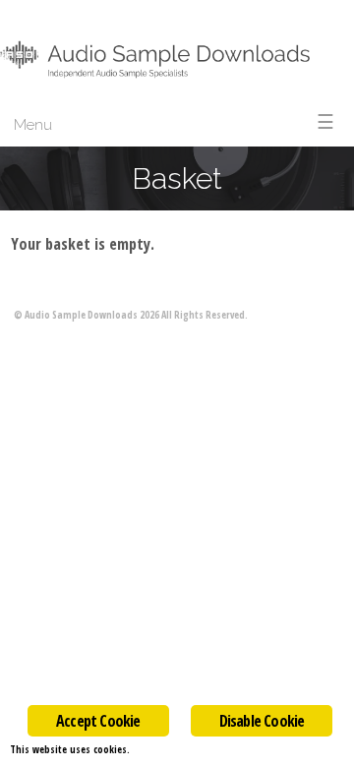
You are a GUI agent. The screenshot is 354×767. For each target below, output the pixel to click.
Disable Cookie (262, 721)
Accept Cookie (98, 721)
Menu (33, 125)
